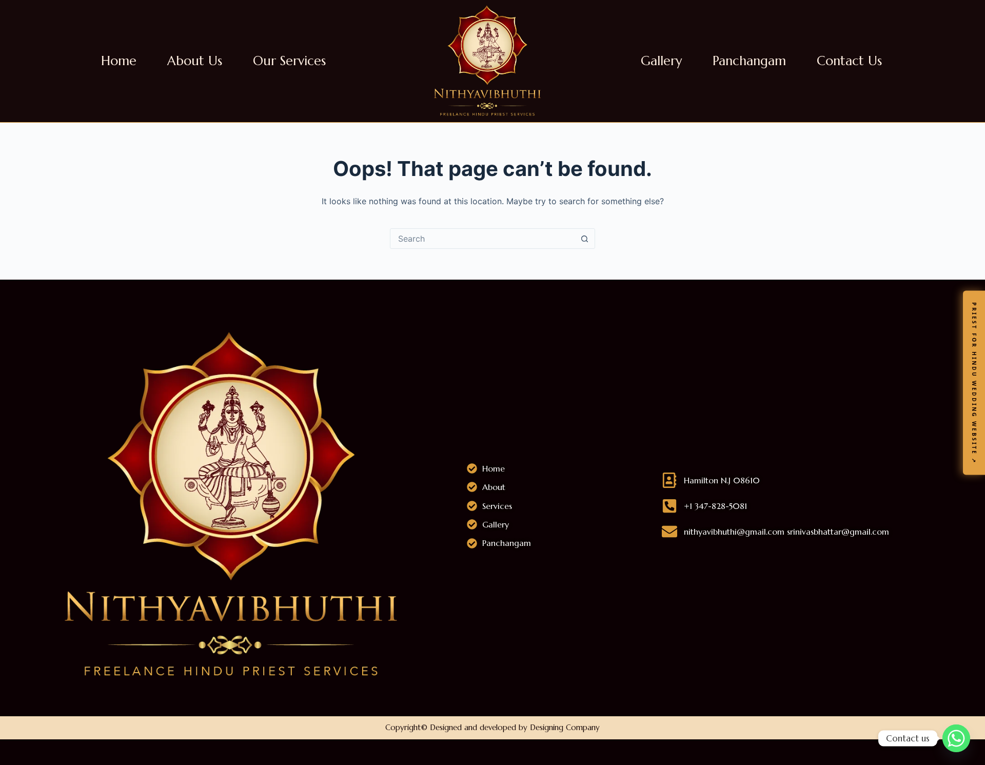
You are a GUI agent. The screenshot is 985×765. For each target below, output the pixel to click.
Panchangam (749, 61)
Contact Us (849, 61)
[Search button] (584, 238)
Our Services (289, 61)
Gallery (661, 61)
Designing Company (565, 727)
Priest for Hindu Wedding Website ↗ (974, 382)
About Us (194, 61)
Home (118, 61)
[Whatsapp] (956, 738)
